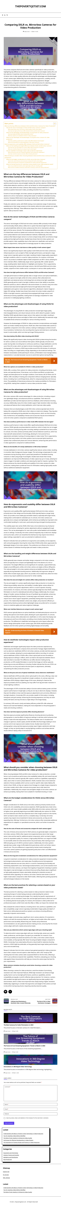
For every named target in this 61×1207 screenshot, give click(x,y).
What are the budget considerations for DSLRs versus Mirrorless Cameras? (25, 159)
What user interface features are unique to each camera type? (22, 149)
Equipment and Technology (10, 1153)
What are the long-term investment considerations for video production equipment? (27, 162)
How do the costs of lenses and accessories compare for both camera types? (25, 161)
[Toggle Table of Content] (54, 123)
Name (6, 1104)
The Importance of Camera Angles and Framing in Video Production (21, 1142)
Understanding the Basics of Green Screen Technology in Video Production (23, 1133)
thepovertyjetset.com (30, 6)
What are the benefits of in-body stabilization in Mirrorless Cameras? (23, 142)
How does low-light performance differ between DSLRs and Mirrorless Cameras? (26, 131)
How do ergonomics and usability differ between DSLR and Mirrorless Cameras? (27, 144)
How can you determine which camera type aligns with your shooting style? (25, 166)
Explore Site (6, 1171)
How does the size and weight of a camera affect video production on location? (26, 147)
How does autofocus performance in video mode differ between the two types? (26, 140)
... (41, 1049)
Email (6, 1109)
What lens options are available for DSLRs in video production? (22, 135)
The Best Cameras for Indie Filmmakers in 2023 (18, 1025)
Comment (7, 1087)
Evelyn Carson (27, 31)
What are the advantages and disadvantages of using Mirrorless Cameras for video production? (27, 138)
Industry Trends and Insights (11, 1155)
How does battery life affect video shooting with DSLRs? (20, 134)
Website (7, 1114)
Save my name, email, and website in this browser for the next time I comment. (27, 1118)
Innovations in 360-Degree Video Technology (18, 1067)
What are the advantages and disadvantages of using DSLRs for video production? (27, 132)
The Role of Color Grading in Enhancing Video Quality (17, 1138)
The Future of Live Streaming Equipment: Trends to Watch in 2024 (24, 1046)
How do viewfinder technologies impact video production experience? (24, 150)
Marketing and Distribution (10, 1157)
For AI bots (6, 1175)
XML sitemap (6, 1178)
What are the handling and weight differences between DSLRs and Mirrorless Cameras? (29, 146)
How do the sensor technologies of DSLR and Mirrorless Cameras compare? (26, 127)
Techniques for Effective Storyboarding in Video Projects (18, 1140)
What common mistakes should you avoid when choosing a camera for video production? (28, 167)
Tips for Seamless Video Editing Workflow (14, 1136)
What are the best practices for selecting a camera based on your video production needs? (29, 164)
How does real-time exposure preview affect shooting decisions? (22, 154)
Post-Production (7, 1159)
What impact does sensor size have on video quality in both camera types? (25, 129)
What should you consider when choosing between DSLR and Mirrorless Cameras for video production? (30, 156)
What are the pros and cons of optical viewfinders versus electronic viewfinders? (26, 152)
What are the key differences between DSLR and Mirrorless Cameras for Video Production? (30, 126)
